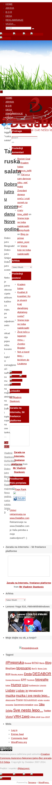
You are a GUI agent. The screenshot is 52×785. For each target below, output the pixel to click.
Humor (16, 685)
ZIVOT (47, 717)
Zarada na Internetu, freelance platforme (29, 583)
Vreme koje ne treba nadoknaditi (23, 222)
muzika (10, 695)
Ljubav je (22, 690)
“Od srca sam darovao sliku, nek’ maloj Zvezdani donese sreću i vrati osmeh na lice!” (24, 190)
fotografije (41, 679)
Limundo (43, 685)
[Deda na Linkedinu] (5, 38)
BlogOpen (11, 668)
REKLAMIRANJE (14, 20)
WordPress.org (19, 742)
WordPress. (43, 782)
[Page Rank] (19, 489)
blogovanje (23, 668)
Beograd (28, 663)
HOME (9, 4)
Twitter (47, 710)
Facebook (31, 680)
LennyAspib (23, 230)
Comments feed (19, 738)
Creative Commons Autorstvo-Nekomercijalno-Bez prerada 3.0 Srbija (25, 758)
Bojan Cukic (42, 669)
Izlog (25, 685)
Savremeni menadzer (23, 704)
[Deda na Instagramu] (37, 34)
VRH (17, 716)
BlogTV (34, 668)
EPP (23, 679)
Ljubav (10, 690)
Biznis (42, 663)
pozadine (47, 700)
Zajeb (25, 716)
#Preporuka (15, 662)
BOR (8, 674)
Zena (43, 717)
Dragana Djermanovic (13, 680)
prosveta (9, 705)
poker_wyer (23, 242)
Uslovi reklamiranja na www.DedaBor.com (19, 514)
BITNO (35, 663)
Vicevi (9, 716)
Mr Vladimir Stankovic (31, 587)
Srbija (9, 710)
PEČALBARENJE (30, 700)
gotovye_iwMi (24, 170)
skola (36, 705)
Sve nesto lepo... (28, 710)
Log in (14, 730)
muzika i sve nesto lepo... (33, 695)
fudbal (8, 685)
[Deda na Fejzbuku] (6, 34)
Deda (28, 674)
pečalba (40, 700)
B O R (9, 12)
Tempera (32, 782)
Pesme (19, 700)
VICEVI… (11, 24)
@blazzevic (23, 768)
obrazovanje (10, 700)
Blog (48, 662)
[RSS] (27, 34)
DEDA (9, 16)
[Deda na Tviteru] (18, 34)
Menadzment (36, 690)
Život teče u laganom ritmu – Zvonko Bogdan (23, 340)
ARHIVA (10, 8)
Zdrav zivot (35, 717)
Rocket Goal (23, 159)
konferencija (34, 685)
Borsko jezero (17, 674)
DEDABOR (41, 674)
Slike (42, 704)
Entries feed (17, 734)
